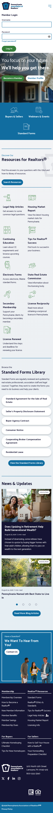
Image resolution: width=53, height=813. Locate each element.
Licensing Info (34, 725)
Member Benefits (9, 715)
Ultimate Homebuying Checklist (11, 744)
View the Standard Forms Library (26, 463)
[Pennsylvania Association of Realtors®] (12, 6)
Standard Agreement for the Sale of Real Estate (26, 400)
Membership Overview (12, 697)
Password (6, 32)
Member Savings (9, 720)
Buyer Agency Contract (17, 421)
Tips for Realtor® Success (39, 711)
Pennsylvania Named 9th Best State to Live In (25, 596)
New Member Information (13, 711)
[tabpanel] (26, 579)
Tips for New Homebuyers (13, 751)
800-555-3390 (33, 774)
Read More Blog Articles (26, 613)
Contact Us (12, 652)
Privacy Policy (7, 809)
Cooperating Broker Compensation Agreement (23, 441)
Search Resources (12, 182)
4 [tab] (36, 604)
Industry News (44, 492)
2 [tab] (23, 604)
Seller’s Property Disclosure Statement (25, 411)
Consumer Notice (14, 430)
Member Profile (35, 78)
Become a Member (12, 78)
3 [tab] (30, 604)
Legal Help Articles (36, 715)
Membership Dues (10, 725)
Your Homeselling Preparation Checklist (37, 752)
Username (6, 20)
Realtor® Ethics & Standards (36, 704)
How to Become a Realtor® (10, 704)
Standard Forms (35, 697)
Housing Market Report (38, 720)
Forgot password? (9, 41)
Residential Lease (14, 452)
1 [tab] (17, 604)
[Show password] (49, 36)
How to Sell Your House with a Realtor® (38, 744)
